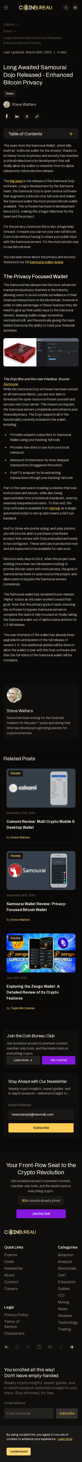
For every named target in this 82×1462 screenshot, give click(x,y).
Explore (9, 24)
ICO (61, 1295)
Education (66, 1282)
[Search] (66, 7)
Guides (64, 1289)
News (7, 31)
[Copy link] (37, 116)
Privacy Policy (16, 1315)
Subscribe (41, 1128)
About (9, 1275)
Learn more (21, 1060)
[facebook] (7, 116)
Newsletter (13, 1268)
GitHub (54, 508)
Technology (68, 1322)
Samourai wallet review (46, 262)
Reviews (65, 1316)
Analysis (65, 1262)
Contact (11, 1282)
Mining (63, 1302)
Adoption (65, 1255)
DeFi (62, 1275)
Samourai (10, 384)
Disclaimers (14, 1333)
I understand (18, 1451)
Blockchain (67, 1268)
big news (16, 181)
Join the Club (41, 1213)
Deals (9, 1262)
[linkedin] (17, 116)
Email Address (19, 1105)
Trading (64, 1329)
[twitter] (26, 116)
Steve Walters (24, 104)
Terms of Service (12, 1324)
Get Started (58, 1060)
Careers (11, 1289)
